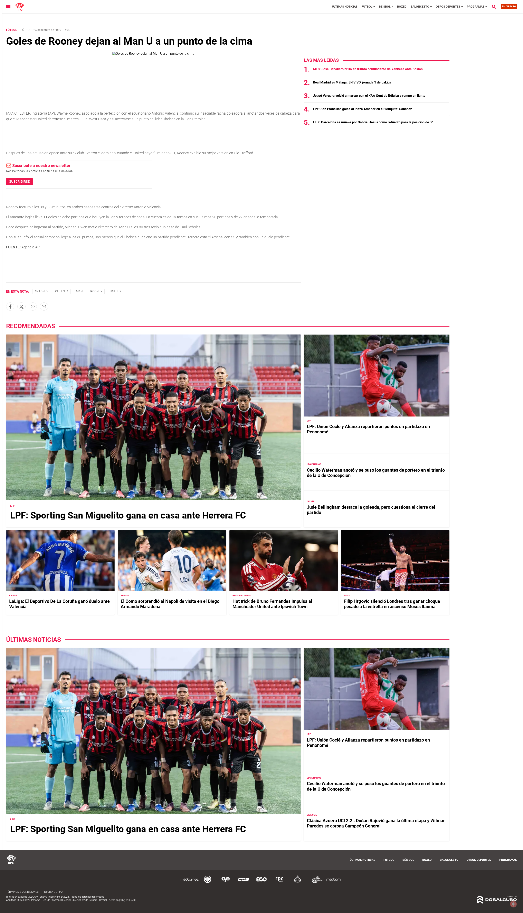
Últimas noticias (345, 6)
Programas (475, 6)
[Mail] (44, 306)
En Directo (509, 6)
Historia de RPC (52, 891)
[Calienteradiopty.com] (297, 883)
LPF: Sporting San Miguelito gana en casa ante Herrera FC (128, 515)
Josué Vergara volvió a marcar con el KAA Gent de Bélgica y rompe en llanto (369, 96)
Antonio (41, 291)
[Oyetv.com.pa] (226, 883)
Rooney (96, 291)
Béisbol (385, 6)
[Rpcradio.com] (279, 883)
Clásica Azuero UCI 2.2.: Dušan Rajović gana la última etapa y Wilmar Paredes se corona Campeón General (376, 823)
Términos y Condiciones (22, 891)
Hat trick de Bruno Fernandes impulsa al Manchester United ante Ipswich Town (272, 604)
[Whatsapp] (33, 306)
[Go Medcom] (190, 883)
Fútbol (367, 6)
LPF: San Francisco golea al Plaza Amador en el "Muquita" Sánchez (362, 109)
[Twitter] (21, 306)
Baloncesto (420, 6)
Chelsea (61, 291)
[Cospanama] (244, 883)
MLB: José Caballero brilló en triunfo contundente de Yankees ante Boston (368, 69)
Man (79, 291)
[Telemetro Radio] (315, 883)
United (115, 291)
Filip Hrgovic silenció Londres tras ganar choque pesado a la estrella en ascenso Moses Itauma (392, 604)
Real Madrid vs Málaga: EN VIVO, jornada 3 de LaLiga (352, 82)
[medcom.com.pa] (333, 883)
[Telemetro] (208, 883)
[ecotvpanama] (261, 883)
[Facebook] (10, 306)
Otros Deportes (448, 6)
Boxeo (402, 6)
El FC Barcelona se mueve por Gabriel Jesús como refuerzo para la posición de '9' (373, 122)
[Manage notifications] (513, 904)
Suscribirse (19, 182)
